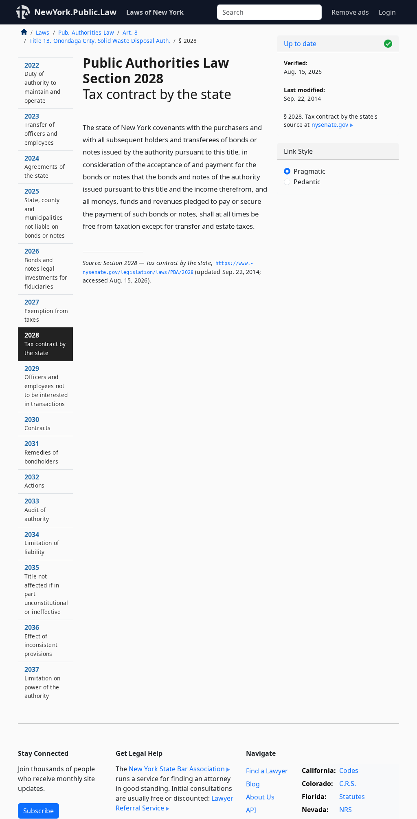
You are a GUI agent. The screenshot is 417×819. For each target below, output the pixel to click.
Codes (348, 770)
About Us (260, 797)
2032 (34, 481)
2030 (37, 423)
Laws (43, 32)
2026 (45, 268)
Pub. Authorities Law (86, 32)
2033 (36, 510)
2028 (45, 344)
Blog (253, 783)
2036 (40, 640)
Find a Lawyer (267, 770)
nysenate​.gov (330, 124)
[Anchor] (259, 225)
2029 (46, 386)
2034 (41, 543)
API (251, 810)
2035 (46, 589)
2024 (44, 167)
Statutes (352, 796)
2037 (42, 682)
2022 (42, 82)
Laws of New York (155, 12)
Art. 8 (130, 32)
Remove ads (350, 12)
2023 (40, 129)
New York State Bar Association (177, 768)
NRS (345, 809)
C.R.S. (347, 783)
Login (387, 12)
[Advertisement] (338, 257)
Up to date (300, 43)
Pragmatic (309, 171)
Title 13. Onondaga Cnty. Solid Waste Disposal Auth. (99, 40)
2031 (41, 452)
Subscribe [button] (38, 810)
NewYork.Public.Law (75, 12)
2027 (46, 311)
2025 (44, 213)
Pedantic (307, 181)
